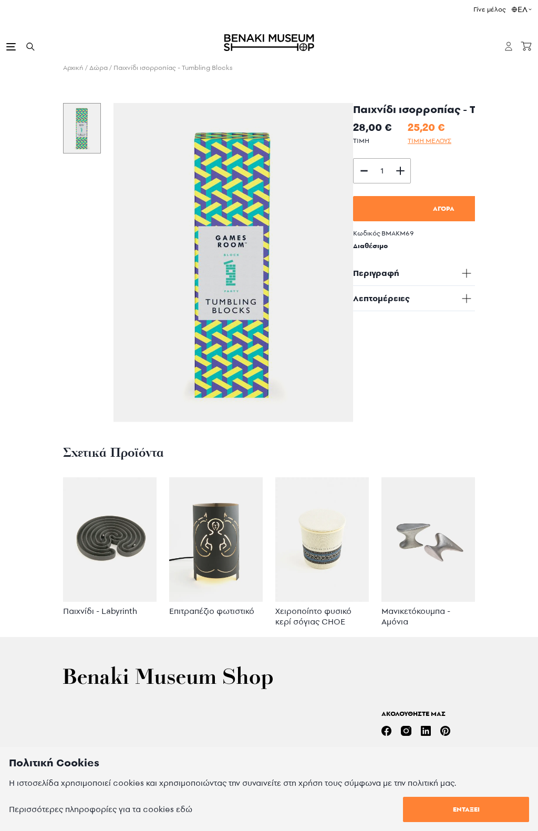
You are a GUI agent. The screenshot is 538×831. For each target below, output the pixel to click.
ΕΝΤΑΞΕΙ (466, 809)
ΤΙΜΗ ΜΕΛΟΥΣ (429, 140)
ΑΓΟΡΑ (443, 208)
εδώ (184, 809)
